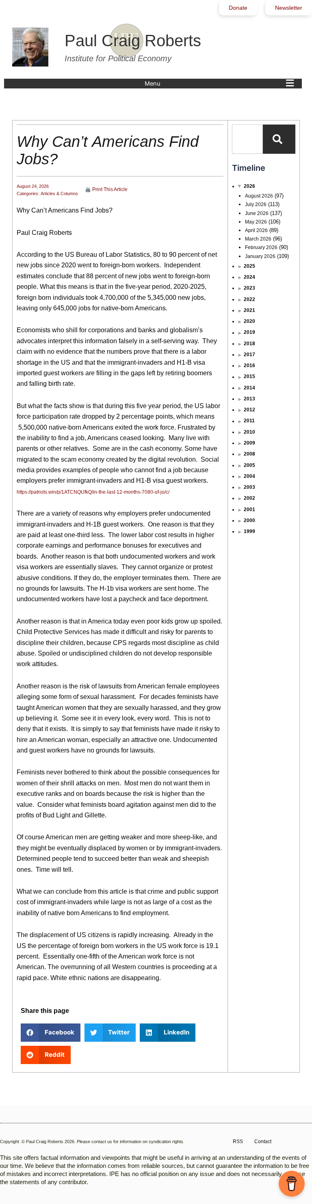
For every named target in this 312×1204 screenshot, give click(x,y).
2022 (249, 299)
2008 (249, 454)
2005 (249, 465)
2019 (249, 332)
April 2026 (256, 230)
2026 (249, 186)
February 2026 (261, 247)
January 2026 (260, 256)
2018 (249, 343)
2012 (249, 410)
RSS (238, 1141)
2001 (249, 509)
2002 (249, 498)
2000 (249, 520)
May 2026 (256, 222)
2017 (249, 354)
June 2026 (257, 213)
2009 (249, 443)
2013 (249, 399)
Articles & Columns (59, 193)
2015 (249, 376)
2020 (249, 321)
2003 (249, 487)
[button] (221, 83)
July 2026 (255, 204)
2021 (249, 310)
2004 (249, 476)
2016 (249, 365)
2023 (249, 288)
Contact (262, 1141)
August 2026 (259, 196)
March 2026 (258, 239)
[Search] (279, 139)
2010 (249, 432)
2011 (249, 421)
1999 (249, 531)
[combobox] (247, 139)
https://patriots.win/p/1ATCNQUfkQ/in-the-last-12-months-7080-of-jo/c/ (93, 492)
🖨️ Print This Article (106, 189)
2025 (249, 266)
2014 (249, 388)
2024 (249, 277)
